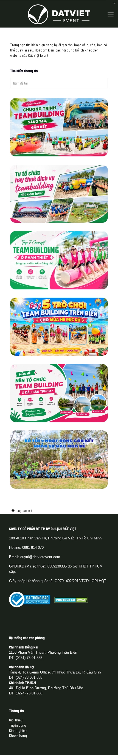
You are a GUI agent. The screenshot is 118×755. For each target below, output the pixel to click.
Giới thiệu (16, 720)
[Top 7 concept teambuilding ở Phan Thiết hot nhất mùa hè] (59, 260)
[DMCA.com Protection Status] (71, 601)
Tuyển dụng (17, 725)
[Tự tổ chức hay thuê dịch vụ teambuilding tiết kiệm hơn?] (59, 194)
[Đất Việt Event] (59, 14)
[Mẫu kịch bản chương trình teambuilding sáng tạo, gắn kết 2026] (59, 127)
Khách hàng (18, 736)
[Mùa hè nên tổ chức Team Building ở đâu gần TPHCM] (59, 393)
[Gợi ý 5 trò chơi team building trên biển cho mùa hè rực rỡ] (59, 327)
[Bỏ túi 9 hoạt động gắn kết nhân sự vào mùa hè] (59, 459)
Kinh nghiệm (18, 730)
